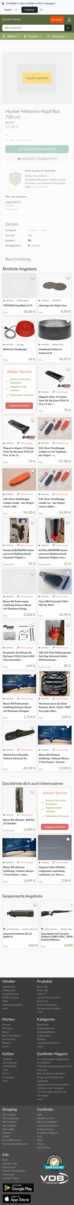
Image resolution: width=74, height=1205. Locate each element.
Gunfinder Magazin (47, 1132)
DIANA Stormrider (47, 1004)
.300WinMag (9, 1066)
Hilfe (39, 1114)
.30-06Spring (9, 1062)
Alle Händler (9, 1125)
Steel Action (8, 1039)
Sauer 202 (42, 990)
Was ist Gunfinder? (47, 1121)
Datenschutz (9, 1167)
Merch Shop (43, 1147)
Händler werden (45, 1118)
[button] (68, 19)
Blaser (5, 1031)
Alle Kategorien (10, 1118)
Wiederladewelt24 (12, 1004)
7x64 (5, 1069)
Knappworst (9, 990)
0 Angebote (11, 209)
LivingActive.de (10, 993)
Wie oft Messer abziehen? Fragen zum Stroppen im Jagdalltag (51, 1077)
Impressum (8, 1174)
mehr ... (6, 1008)
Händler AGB (9, 1163)
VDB (4, 1001)
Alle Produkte (9, 1121)
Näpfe (44, 230)
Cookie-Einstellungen (13, 1170)
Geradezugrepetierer (48, 1042)
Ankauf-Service (45, 1129)
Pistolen (41, 1039)
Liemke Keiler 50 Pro (48, 997)
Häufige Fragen (10, 1178)
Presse (40, 1143)
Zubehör (32, 230)
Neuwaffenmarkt (11, 1139)
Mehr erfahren (40, 186)
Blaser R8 (42, 986)
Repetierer (43, 1024)
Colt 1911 (42, 1001)
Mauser (6, 1024)
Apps (40, 1139)
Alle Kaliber (8, 1129)
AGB (4, 1159)
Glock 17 (42, 993)
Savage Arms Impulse (49, 1008)
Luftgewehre (44, 1035)
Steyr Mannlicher (11, 1035)
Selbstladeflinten (46, 1031)
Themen (6, 1132)
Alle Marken (9, 1114)
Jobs (39, 1136)
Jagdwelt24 (12, 202)
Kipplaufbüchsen (46, 1028)
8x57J (5, 1073)
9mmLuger (8, 1077)
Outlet (5, 1136)
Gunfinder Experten (47, 1125)
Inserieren (56, 19)
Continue (30, 9)
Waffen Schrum (10, 997)
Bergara (6, 1042)
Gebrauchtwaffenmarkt (15, 1143)
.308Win (7, 1059)
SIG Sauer (7, 1028)
